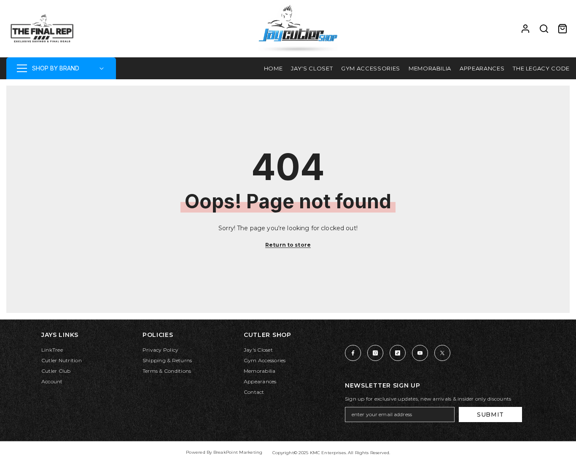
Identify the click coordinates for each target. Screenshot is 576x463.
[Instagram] (375, 353)
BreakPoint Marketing (238, 452)
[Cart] (562, 29)
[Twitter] (442, 353)
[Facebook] (353, 353)
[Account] (525, 29)
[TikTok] (398, 353)
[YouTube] (420, 353)
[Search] (544, 29)
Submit (490, 414)
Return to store (288, 245)
